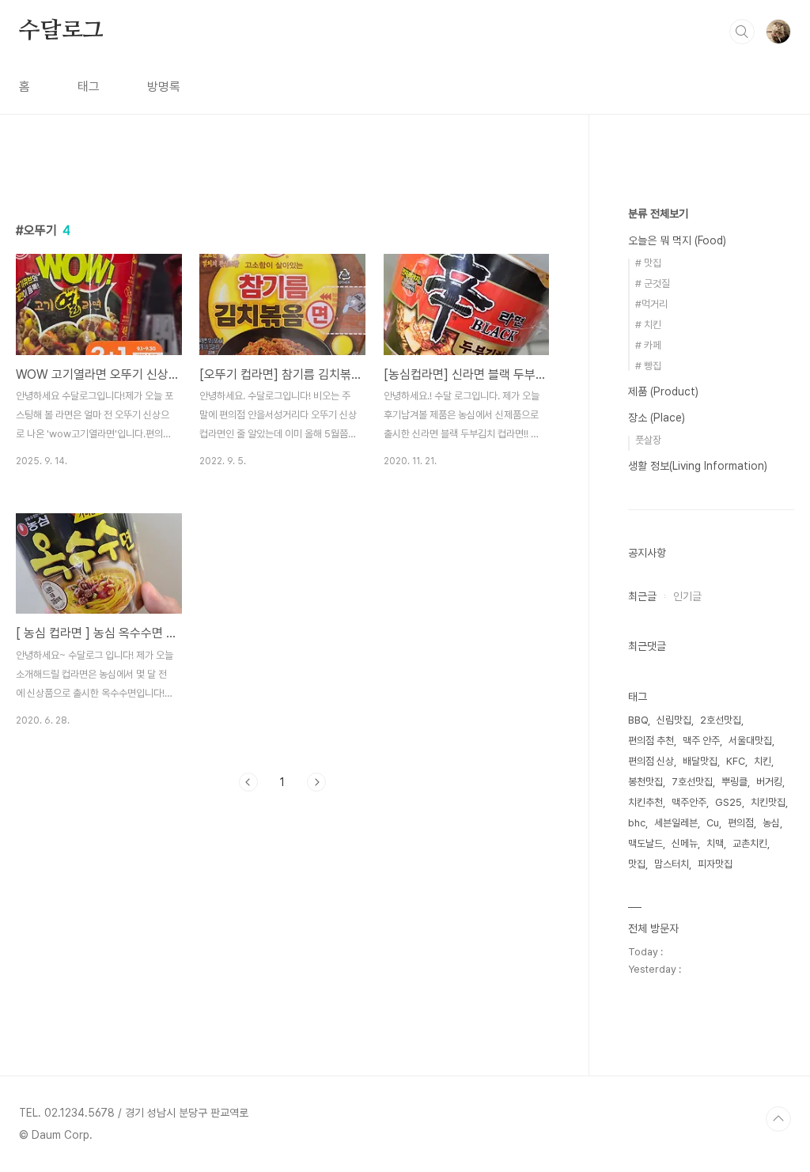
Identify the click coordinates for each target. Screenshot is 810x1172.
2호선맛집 (720, 720)
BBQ (638, 720)
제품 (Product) (663, 391)
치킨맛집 (768, 802)
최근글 (642, 596)
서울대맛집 (750, 741)
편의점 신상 (651, 761)
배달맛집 (700, 761)
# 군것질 (652, 283)
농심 (771, 823)
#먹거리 (651, 304)
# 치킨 (648, 325)
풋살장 (648, 440)
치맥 (715, 843)
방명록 (163, 86)
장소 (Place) (656, 417)
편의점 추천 (651, 741)
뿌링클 (734, 782)
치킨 (762, 761)
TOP (778, 1119)
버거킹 (769, 782)
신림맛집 (674, 720)
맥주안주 (689, 802)
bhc (636, 823)
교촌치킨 (749, 843)
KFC (735, 761)
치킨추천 (645, 802)
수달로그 (61, 31)
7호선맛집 (692, 782)
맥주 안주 (701, 741)
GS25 (728, 802)
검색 (742, 31)
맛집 (636, 864)
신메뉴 (685, 843)
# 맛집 (648, 263)
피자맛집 (715, 864)
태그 (89, 86)
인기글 (687, 596)
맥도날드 (645, 843)
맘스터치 (671, 864)
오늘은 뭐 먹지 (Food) (677, 240)
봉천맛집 (645, 782)
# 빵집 (648, 366)
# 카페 (648, 345)
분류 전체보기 (658, 213)
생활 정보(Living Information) (697, 465)
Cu (712, 823)
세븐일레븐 (676, 823)
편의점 (741, 823)
